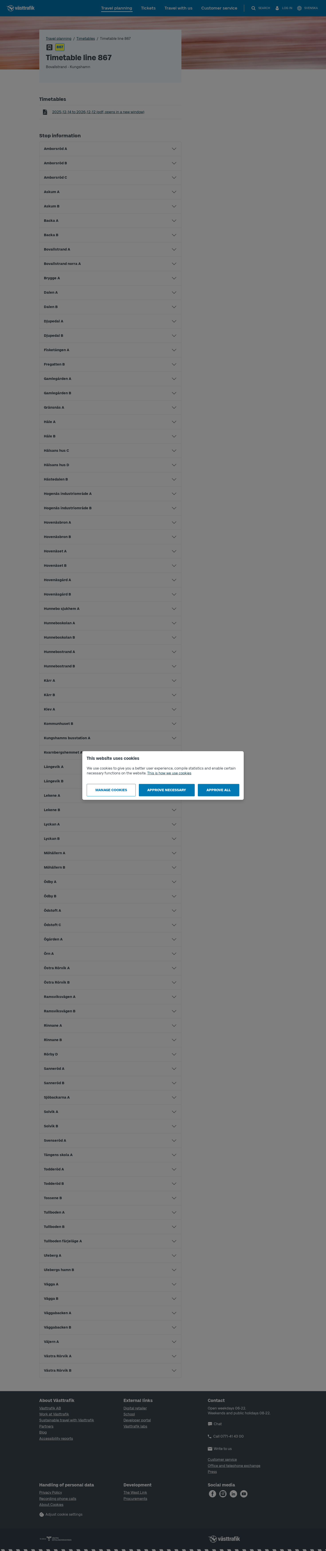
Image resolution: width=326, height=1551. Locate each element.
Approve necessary (166, 790)
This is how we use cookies (169, 773)
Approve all (218, 790)
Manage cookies (111, 790)
